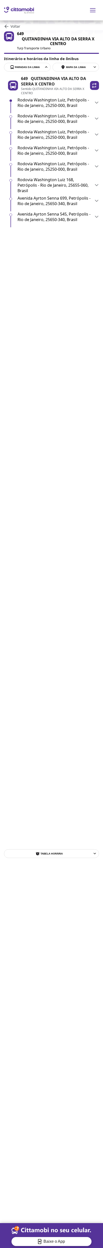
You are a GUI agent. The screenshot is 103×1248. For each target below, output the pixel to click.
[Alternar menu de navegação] (92, 10)
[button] (94, 85)
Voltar (15, 26)
